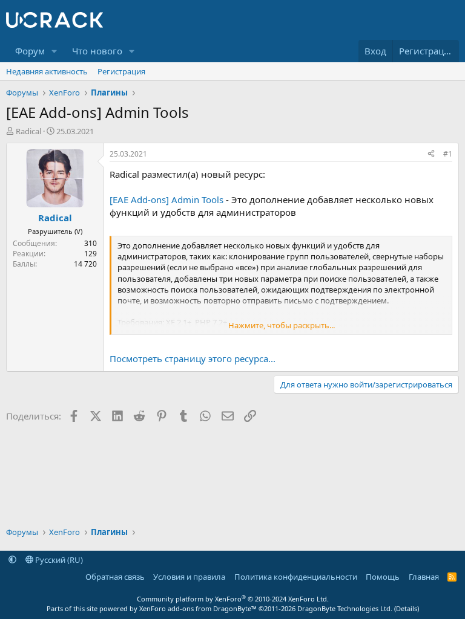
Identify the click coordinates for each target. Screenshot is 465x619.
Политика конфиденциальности (295, 576)
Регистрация (121, 71)
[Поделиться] (431, 154)
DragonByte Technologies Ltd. (344, 608)
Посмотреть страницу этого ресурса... (192, 358)
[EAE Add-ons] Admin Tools (166, 199)
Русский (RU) (58, 559)
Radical (28, 131)
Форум (30, 51)
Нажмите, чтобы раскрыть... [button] (281, 325)
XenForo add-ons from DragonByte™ (198, 608)
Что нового (97, 51)
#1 (447, 154)
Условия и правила (189, 576)
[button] (54, 51)
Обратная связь (115, 576)
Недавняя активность (47, 71)
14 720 (85, 264)
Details (406, 608)
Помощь (383, 576)
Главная (424, 576)
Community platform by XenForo (233, 598)
